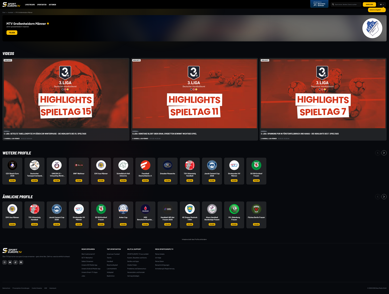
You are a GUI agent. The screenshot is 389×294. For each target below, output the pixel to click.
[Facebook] (21, 262)
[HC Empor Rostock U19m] (190, 209)
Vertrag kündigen (133, 276)
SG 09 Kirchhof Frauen (256, 174)
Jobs (83, 276)
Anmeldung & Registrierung (164, 269)
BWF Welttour (78, 173)
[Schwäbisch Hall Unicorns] (123, 165)
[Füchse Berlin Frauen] (256, 209)
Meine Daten (159, 261)
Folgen (12, 32)
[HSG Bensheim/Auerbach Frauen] (145, 209)
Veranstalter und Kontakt (136, 272)
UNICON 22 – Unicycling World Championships (56, 174)
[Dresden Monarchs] (168, 165)
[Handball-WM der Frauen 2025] (168, 209)
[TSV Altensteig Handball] (190, 165)
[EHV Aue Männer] (101, 165)
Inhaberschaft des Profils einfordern (194, 239)
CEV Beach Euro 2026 (12, 174)
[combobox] (347, 4)
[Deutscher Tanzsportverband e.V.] (34, 165)
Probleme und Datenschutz (136, 269)
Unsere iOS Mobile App (89, 265)
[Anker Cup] (123, 209)
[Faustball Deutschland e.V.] (145, 165)
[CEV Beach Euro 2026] (12, 165)
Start (4, 12)
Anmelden (369, 4)
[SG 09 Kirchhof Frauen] (256, 165)
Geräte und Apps (133, 261)
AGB (45, 288)
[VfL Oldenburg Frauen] (234, 209)
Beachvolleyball (112, 265)
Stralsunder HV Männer (234, 174)
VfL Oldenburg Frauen (234, 218)
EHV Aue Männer (101, 173)
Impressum (52, 288)
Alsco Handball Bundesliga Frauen (212, 218)
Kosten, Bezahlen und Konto (137, 258)
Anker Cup (123, 217)
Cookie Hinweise (37, 288)
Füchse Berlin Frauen (256, 217)
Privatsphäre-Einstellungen (21, 288)
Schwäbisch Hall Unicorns (123, 174)
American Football (113, 254)
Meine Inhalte (160, 254)
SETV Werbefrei (87, 258)
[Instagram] (4, 262)
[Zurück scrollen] (377, 152)
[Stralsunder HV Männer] (234, 165)
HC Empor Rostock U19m (189, 218)
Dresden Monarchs (167, 173)
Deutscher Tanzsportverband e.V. (34, 174)
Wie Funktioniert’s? (88, 254)
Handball (10, 12)
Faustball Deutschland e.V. (145, 174)
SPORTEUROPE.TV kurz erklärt (138, 254)
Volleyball (110, 272)
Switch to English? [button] (375, 9)
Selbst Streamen (87, 261)
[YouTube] (10, 262)
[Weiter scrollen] (384, 152)
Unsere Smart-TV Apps (89, 272)
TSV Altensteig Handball (190, 174)
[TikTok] (15, 262)
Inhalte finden (132, 265)
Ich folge (158, 258)
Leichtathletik (112, 269)
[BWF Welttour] (79, 165)
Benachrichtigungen (162, 265)
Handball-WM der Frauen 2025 (168, 218)
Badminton (111, 276)
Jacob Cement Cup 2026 (212, 174)
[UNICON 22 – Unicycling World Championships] (57, 165)
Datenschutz (6, 288)
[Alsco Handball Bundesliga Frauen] (212, 209)
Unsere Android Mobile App (91, 269)
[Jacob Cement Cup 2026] (212, 165)
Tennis (109, 258)
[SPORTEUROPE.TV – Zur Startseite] (11, 4)
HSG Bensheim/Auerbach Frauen (145, 218)
